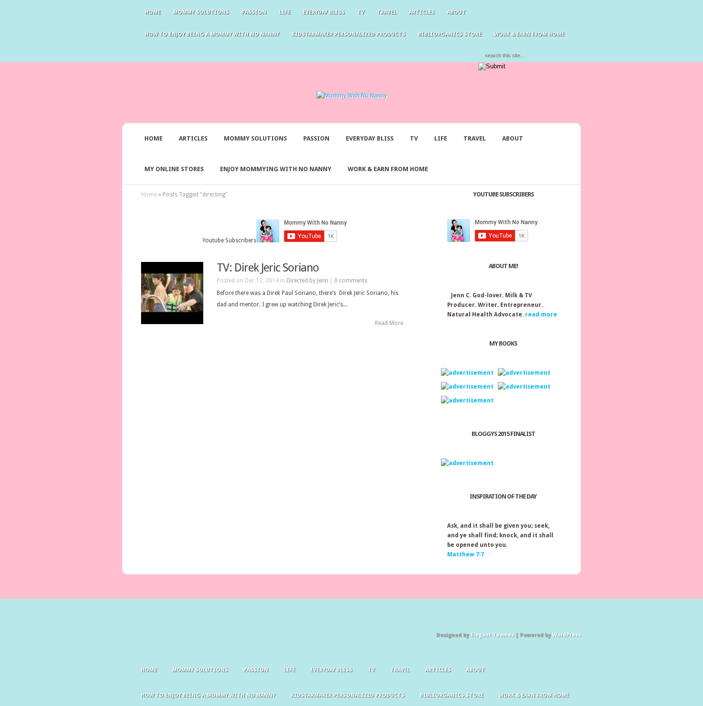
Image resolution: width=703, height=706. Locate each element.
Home (153, 12)
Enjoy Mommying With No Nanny (275, 169)
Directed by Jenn (307, 280)
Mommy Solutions (201, 12)
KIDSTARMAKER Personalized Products (349, 34)
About (456, 12)
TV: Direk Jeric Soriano (268, 267)
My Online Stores (174, 169)
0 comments (350, 280)
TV (360, 12)
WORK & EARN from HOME (529, 34)
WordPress (566, 635)
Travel (386, 12)
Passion (254, 12)
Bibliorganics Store (450, 34)
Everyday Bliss (324, 12)
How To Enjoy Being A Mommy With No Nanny (212, 34)
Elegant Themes (492, 635)
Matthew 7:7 (465, 554)
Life (284, 12)
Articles (422, 12)
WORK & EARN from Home (388, 169)
